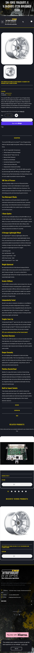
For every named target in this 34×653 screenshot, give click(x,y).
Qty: (2, 115)
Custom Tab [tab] (17, 410)
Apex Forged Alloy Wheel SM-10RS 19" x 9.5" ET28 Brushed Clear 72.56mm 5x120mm (15, 547)
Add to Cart (17, 120)
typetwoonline (8, 93)
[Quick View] (2, 444)
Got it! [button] (16, 648)
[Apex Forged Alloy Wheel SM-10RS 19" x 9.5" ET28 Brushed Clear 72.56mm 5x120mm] (10, 72)
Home (17, 13)
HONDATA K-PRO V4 (5, 475)
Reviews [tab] (17, 405)
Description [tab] (17, 138)
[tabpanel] (17, 271)
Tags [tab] (17, 416)
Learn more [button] (24, 644)
